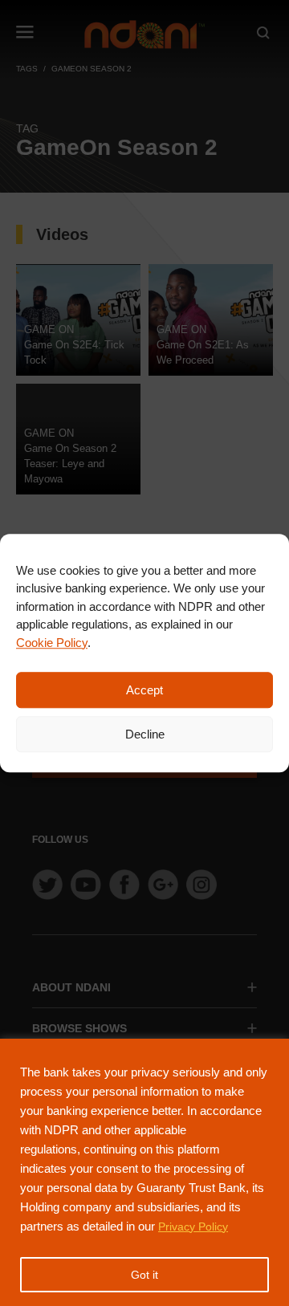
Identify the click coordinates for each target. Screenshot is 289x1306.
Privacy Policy (193, 1226)
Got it (144, 1274)
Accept (144, 690)
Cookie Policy (52, 642)
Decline (145, 734)
